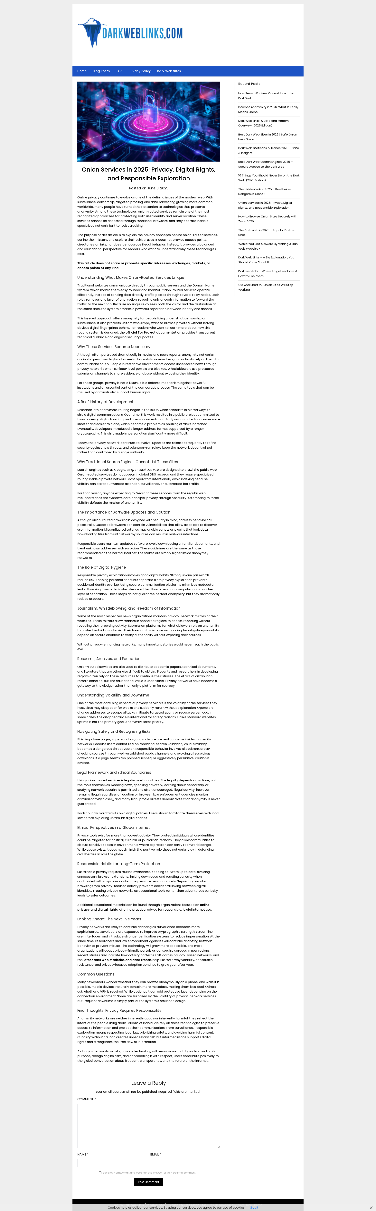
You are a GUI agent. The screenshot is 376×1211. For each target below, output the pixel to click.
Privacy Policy (140, 71)
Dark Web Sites (169, 71)
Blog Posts (101, 71)
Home (82, 71)
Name (83, 1154)
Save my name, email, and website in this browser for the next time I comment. (149, 1172)
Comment (86, 1099)
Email (155, 1154)
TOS (119, 71)
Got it (254, 1207)
